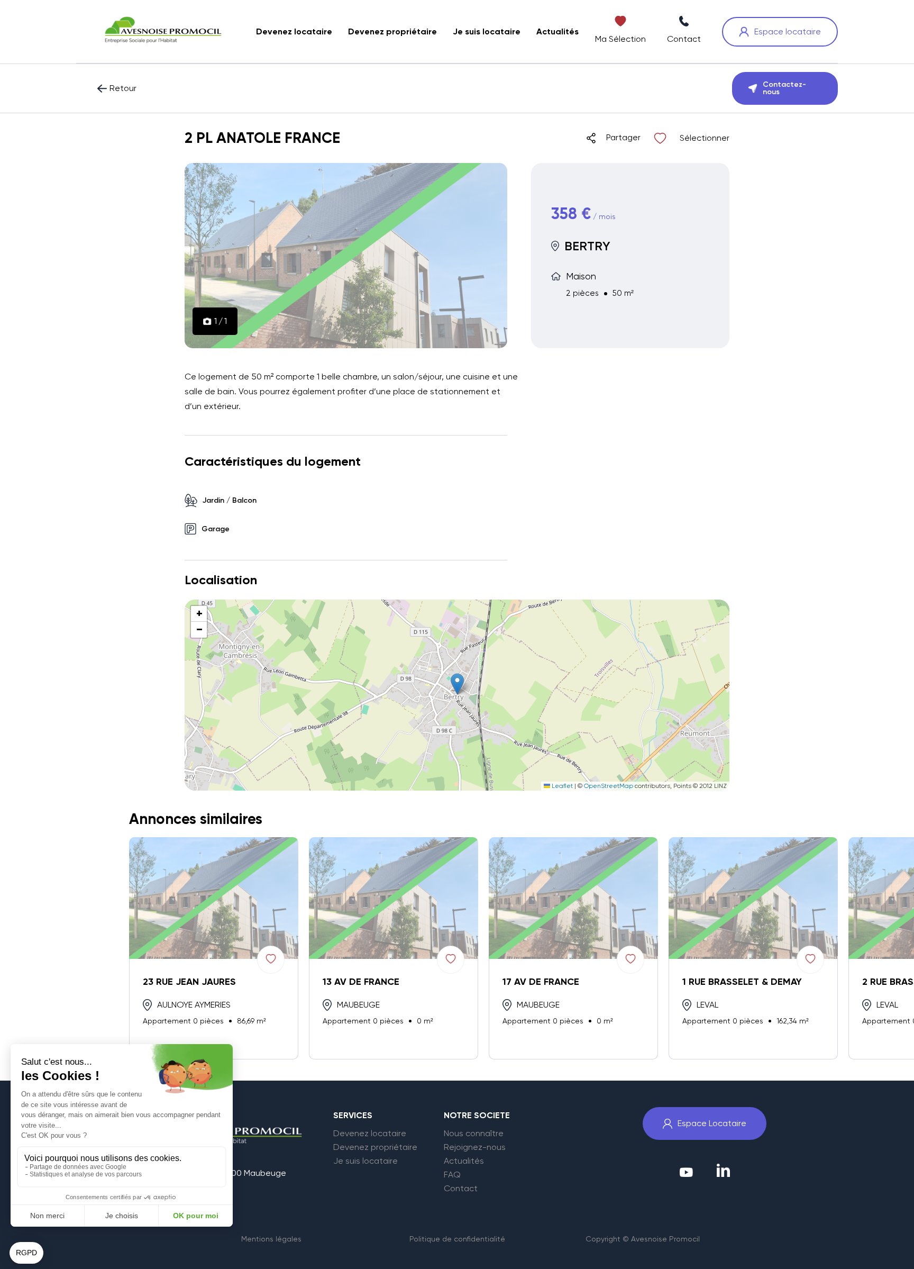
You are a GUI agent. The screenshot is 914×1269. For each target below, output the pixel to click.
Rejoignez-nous (475, 1147)
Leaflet (561, 786)
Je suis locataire (365, 1161)
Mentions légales (271, 1239)
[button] (457, 684)
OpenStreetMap (608, 786)
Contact (461, 1188)
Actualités (464, 1161)
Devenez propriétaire (375, 1147)
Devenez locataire (369, 1133)
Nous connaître (474, 1133)
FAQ (452, 1175)
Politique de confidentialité (457, 1239)
